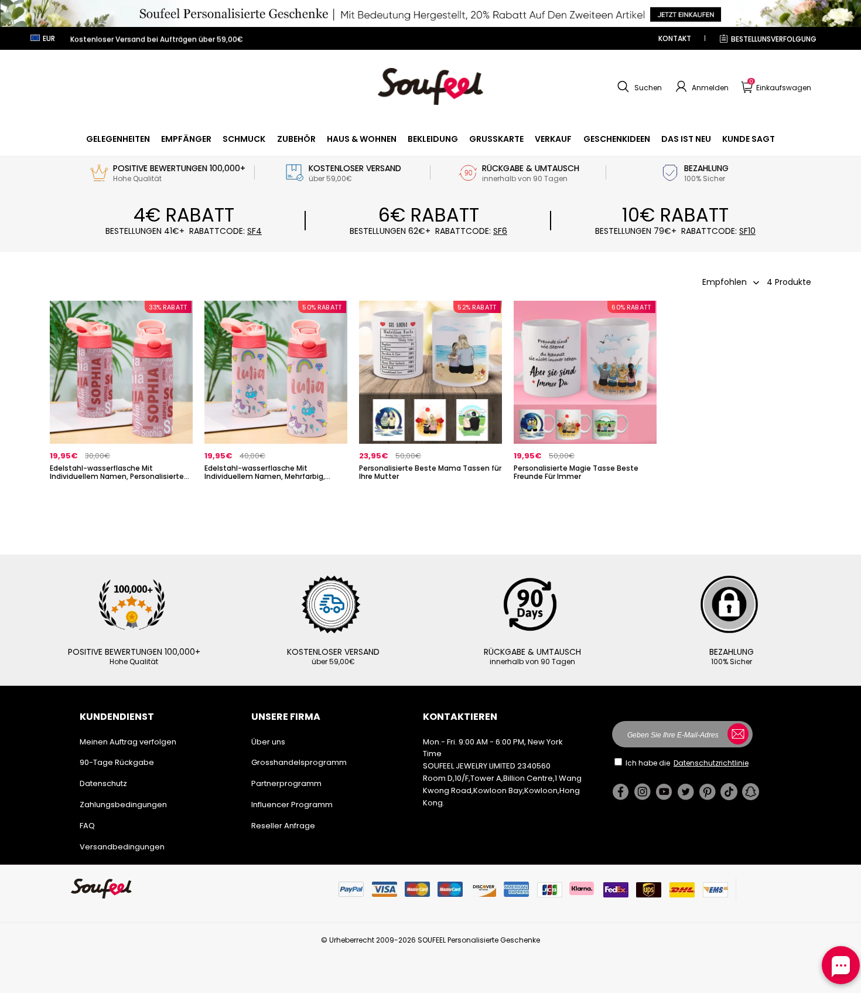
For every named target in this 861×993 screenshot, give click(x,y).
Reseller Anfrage (283, 825)
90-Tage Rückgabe (117, 762)
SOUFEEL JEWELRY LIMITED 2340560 (487, 765)
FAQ (87, 825)
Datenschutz (103, 783)
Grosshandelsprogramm (299, 762)
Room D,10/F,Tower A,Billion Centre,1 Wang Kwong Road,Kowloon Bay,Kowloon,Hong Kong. (502, 790)
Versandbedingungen (122, 846)
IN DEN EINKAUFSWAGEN (121, 495)
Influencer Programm (292, 804)
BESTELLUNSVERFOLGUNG (773, 39)
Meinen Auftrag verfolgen (128, 741)
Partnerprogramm (286, 783)
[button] (638, 86)
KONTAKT (674, 38)
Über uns (268, 741)
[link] (118, 139)
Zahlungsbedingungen (123, 804)
